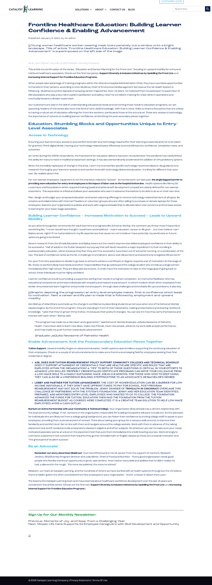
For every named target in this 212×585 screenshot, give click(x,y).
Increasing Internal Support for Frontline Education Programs (62, 77)
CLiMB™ (111, 547)
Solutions (82, 9)
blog (131, 9)
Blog (148, 537)
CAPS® (110, 563)
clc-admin (70, 38)
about (99, 9)
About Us (152, 542)
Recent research (38, 244)
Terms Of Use (99, 580)
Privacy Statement (80, 580)
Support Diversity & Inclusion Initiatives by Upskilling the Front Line (136, 73)
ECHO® (111, 558)
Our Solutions (118, 536)
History (151, 547)
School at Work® (115, 322)
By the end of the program (61, 308)
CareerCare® (116, 568)
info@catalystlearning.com (43, 564)
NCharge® (113, 542)
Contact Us (117, 9)
